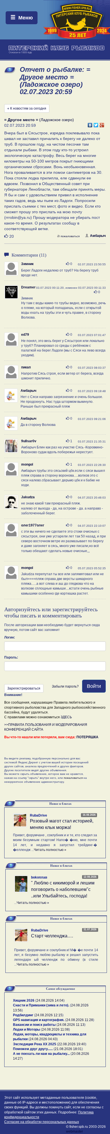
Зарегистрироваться (23, 688)
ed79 (25, 335)
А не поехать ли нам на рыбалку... (41, 1054)
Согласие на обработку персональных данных (41, 1122)
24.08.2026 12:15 (48, 1015)
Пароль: (11, 657)
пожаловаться (70, 236)
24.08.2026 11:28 (79, 1020)
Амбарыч (98, 236)
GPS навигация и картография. (38, 1020)
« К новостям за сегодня (26, 108)
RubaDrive (38, 815)
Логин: (9, 637)
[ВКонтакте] (90, 123)
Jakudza (28, 497)
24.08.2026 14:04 (49, 1000)
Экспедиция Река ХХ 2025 (34, 1044)
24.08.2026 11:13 (71, 1025)
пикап (26, 367)
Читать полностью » (50, 850)
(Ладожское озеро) (39, 119)
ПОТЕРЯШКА (87, 737)
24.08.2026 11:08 (55, 1029)
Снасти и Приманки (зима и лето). (41, 1005)
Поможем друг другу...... (33, 1049)
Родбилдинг (23, 1015)
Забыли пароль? (65, 686)
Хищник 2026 (23, 1000)
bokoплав (39, 877)
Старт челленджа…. (52, 935)
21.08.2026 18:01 (68, 1049)
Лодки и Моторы (26, 1029)
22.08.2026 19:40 (71, 1044)
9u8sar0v (28, 441)
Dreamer (28, 287)
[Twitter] (96, 123)
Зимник (27, 264)
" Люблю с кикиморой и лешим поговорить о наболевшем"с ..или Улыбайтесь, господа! (62, 889)
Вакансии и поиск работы (34, 1025)
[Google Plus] (102, 123)
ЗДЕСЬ (66, 717)
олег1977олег (32, 525)
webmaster (74, 1131)
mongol (27, 464)
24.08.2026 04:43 (43, 1039)
